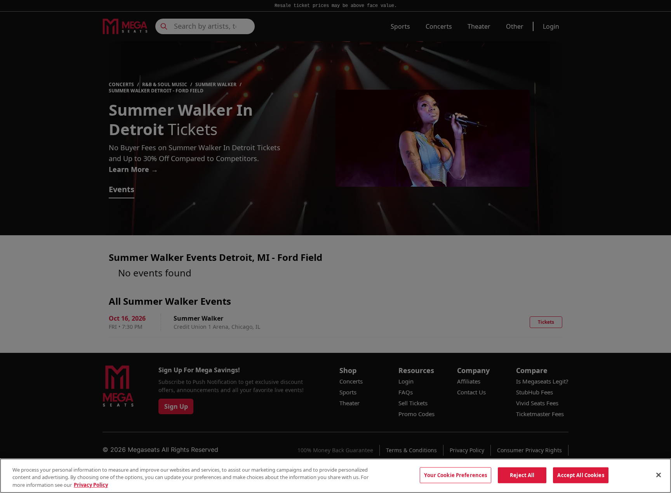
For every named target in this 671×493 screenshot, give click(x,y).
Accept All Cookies (580, 474)
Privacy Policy (91, 484)
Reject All (522, 474)
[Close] (658, 474)
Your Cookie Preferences (455, 474)
